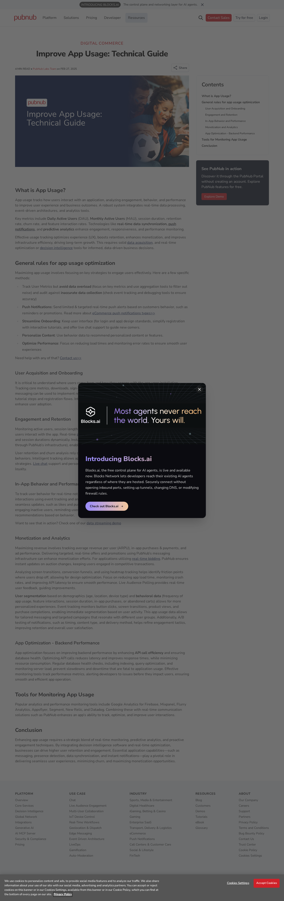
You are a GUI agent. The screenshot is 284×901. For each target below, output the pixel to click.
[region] (142, 887)
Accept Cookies (266, 883)
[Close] (199, 389)
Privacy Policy (63, 894)
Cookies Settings (238, 883)
